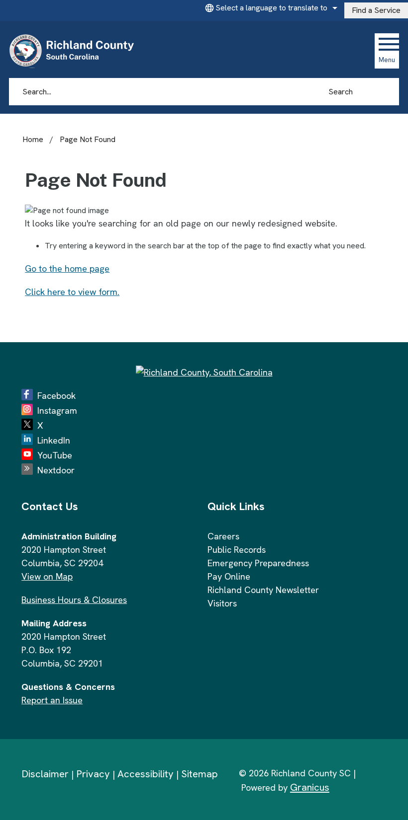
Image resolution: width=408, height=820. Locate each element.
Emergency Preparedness (258, 563)
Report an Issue (52, 700)
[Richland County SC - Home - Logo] (76, 50)
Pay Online (228, 576)
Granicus (309, 787)
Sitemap (199, 773)
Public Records (236, 549)
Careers (223, 536)
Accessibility (145, 773)
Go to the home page (67, 268)
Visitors (222, 603)
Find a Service (376, 10)
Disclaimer (45, 773)
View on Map (47, 576)
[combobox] (269, 8)
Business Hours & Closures (74, 599)
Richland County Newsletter (263, 590)
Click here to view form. (72, 292)
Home (32, 139)
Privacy (93, 773)
